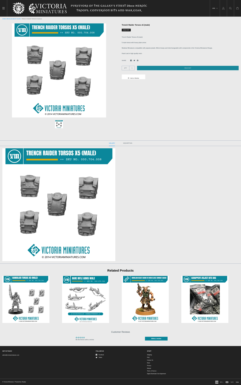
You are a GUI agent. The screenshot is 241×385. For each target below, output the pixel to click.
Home (4, 19)
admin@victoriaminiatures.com (10, 355)
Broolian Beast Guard (14, 19)
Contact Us (150, 360)
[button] (133, 76)
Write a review (156, 338)
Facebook (101, 354)
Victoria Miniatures (9, 382)
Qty (125, 68)
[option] (59, 70)
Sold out (187, 68)
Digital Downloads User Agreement (156, 373)
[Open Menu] (3, 8)
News (148, 363)
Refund (149, 368)
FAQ (148, 357)
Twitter (100, 357)
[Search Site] (230, 8)
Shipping (149, 354)
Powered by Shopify (20, 382)
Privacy (149, 365)
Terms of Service (151, 371)
